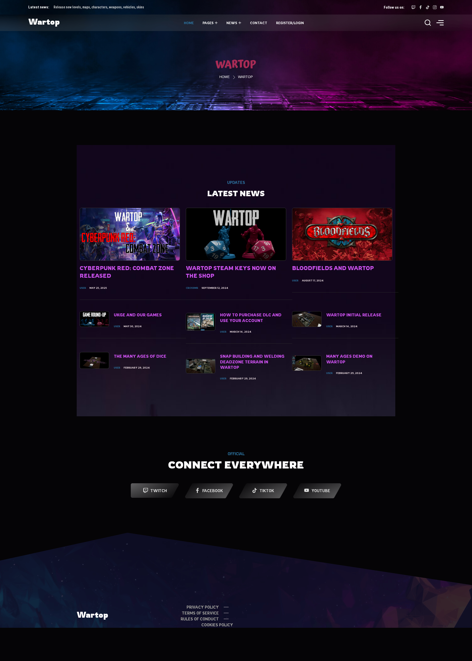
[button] (440, 23)
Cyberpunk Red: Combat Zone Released (127, 272)
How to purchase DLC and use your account (250, 317)
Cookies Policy (217, 624)
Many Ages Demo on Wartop (349, 359)
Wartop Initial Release (354, 314)
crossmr (192, 287)
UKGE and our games (138, 314)
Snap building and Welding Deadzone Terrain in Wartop (252, 362)
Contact (258, 23)
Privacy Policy (203, 607)
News (231, 23)
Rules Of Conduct (200, 618)
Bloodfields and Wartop (333, 268)
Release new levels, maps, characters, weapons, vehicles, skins (99, 7)
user (83, 287)
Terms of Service (200, 613)
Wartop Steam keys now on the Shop (231, 272)
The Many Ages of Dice (140, 356)
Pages (208, 23)
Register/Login (290, 23)
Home (189, 23)
